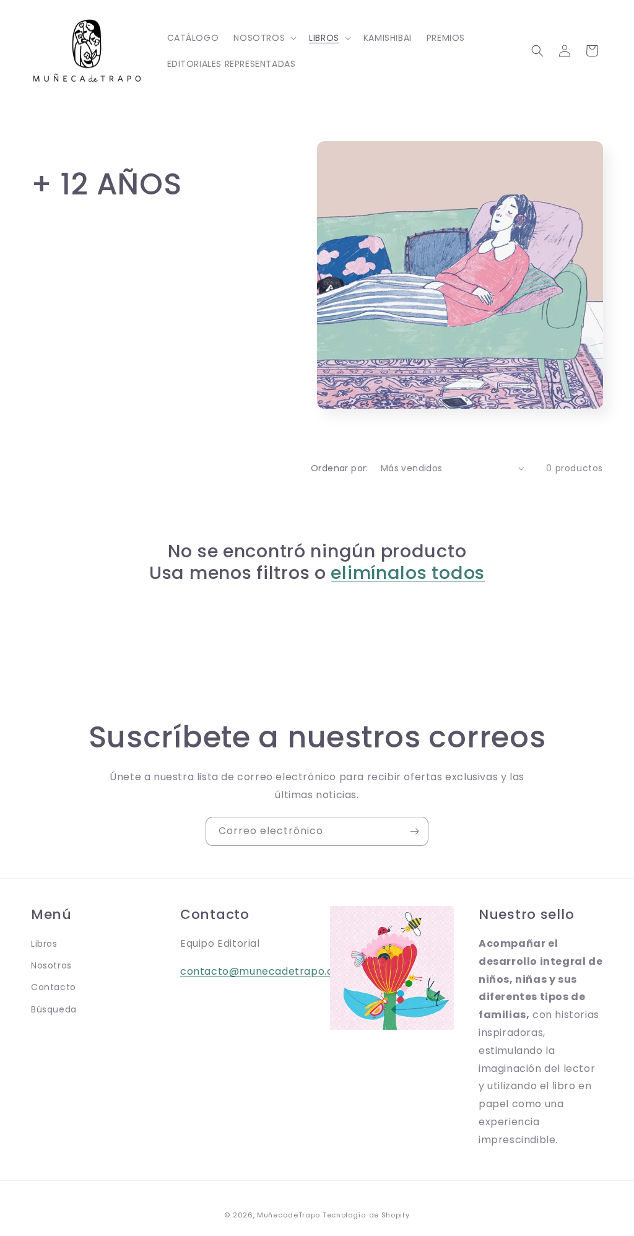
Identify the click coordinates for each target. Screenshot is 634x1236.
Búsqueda (54, 1009)
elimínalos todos (408, 573)
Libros (44, 944)
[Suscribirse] (414, 831)
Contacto (53, 987)
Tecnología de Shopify (366, 1215)
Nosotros (51, 965)
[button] (264, 38)
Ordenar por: (339, 468)
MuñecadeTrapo (288, 1215)
